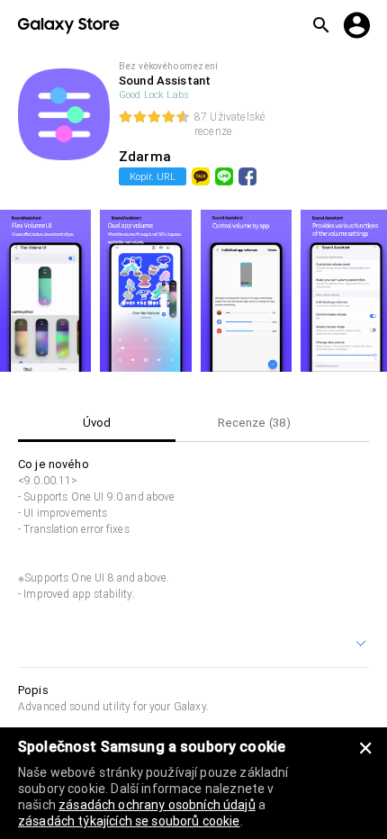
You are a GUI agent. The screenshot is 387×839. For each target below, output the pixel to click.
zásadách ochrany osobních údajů (157, 805)
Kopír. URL (153, 176)
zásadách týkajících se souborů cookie (129, 821)
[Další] (362, 645)
